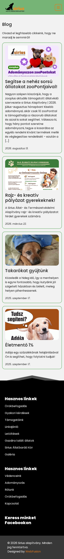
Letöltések (12, 434)
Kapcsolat (12, 503)
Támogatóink (14, 420)
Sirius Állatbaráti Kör (19, 448)
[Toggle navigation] (58, 7)
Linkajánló (11, 427)
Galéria (10, 454)
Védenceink (13, 476)
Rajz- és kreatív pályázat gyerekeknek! (30, 197)
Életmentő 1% (19, 345)
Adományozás (15, 483)
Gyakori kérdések (17, 413)
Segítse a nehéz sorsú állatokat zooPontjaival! (31, 84)
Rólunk (9, 490)
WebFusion (33, 551)
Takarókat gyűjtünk (26, 271)
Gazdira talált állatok (19, 441)
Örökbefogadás (16, 406)
